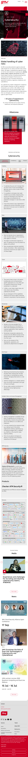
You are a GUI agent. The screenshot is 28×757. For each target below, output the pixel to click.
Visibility (4, 166)
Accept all (14, 754)
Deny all (13, 752)
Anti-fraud (4, 352)
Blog (4, 713)
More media (14, 591)
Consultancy (13, 160)
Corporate (3, 671)
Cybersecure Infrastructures (5, 161)
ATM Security (5, 446)
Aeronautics (3, 728)
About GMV (17, 726)
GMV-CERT (20, 161)
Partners (4, 500)
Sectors (12, 17)
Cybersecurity (4, 614)
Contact (2, 706)
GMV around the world (5, 708)
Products (25, 160)
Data (3, 215)
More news (14, 694)
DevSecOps (4, 304)
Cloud (3, 259)
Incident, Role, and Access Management (12, 396)
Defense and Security (5, 730)
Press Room (17, 731)
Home (8, 17)
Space (2, 726)
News (16, 733)
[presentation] (2, 125)
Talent (16, 722)
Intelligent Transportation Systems (6, 733)
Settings (13, 749)
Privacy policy (3, 744)
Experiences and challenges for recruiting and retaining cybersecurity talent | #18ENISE (14, 579)
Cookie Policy (3, 746)
